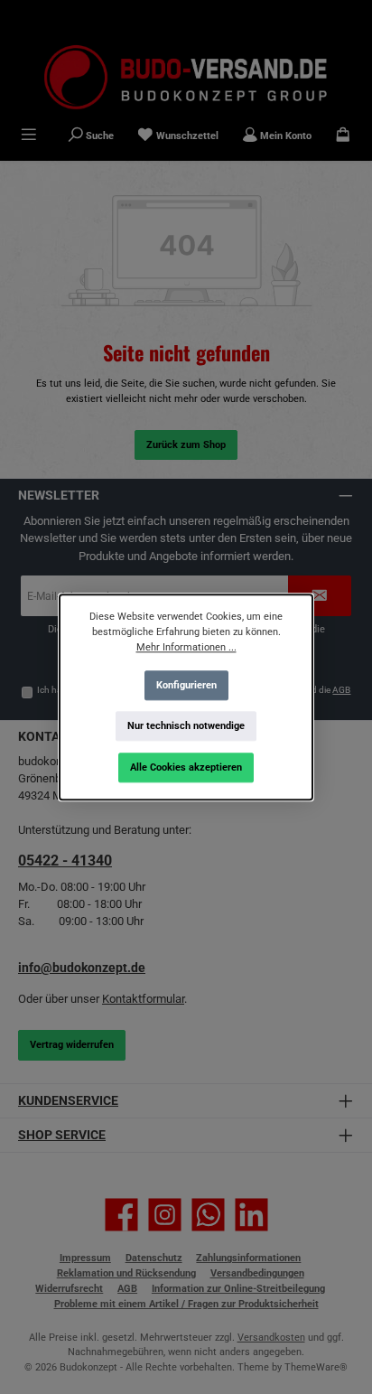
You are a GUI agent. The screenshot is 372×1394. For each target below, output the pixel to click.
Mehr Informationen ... (186, 647)
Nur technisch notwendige (186, 726)
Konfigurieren (186, 684)
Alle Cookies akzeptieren (186, 767)
